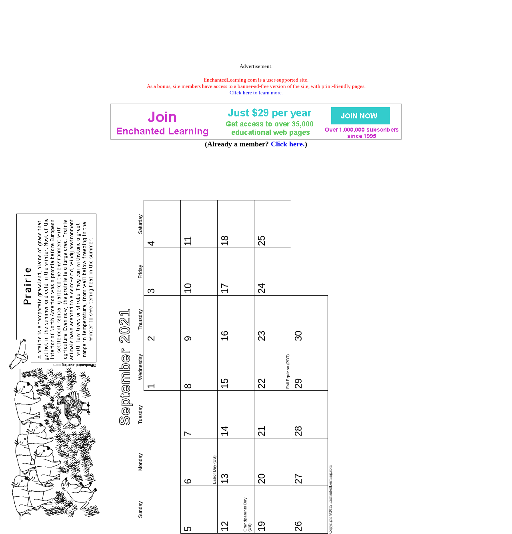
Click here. (288, 144)
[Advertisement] (256, 33)
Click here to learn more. (256, 93)
